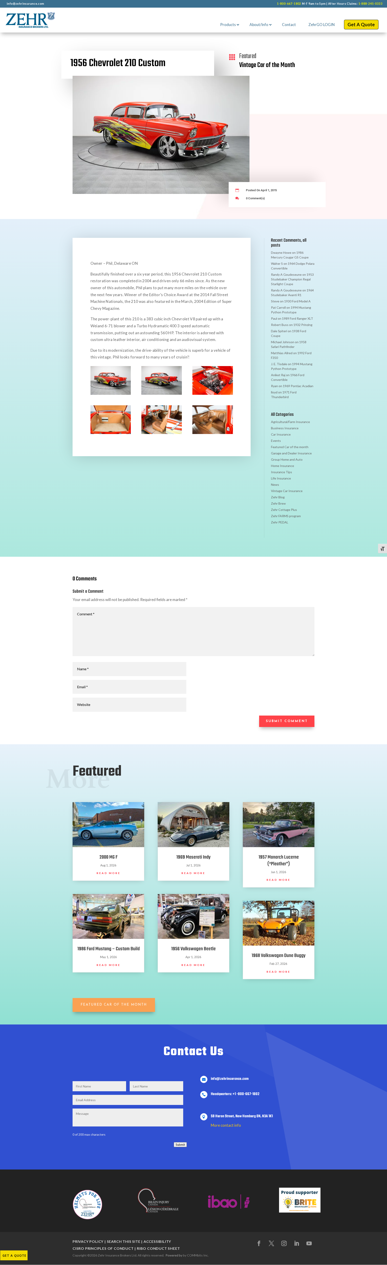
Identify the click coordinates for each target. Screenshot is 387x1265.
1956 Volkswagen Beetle (193, 949)
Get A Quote (14, 1255)
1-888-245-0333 (370, 3)
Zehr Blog (278, 497)
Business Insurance (285, 428)
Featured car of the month (114, 1005)
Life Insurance (281, 478)
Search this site (123, 1241)
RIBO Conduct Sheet (158, 1248)
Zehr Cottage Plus (284, 510)
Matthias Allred (281, 353)
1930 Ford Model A (297, 301)
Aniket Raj (278, 375)
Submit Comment (287, 721)
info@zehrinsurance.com (25, 3)
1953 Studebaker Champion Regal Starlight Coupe (292, 279)
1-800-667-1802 (289, 3)
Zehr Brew (278, 503)
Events (276, 441)
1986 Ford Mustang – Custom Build (108, 949)
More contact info (226, 1125)
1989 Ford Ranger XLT (297, 318)
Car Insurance (281, 434)
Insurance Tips (281, 472)
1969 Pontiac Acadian (298, 386)
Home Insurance (282, 466)
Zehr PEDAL (279, 522)
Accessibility (157, 1241)
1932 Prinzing (302, 325)
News (275, 484)
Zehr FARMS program (286, 516)
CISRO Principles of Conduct (103, 1248)
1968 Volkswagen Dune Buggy (278, 956)
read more (108, 873)
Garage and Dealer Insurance (291, 453)
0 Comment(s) (255, 198)
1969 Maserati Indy (193, 857)
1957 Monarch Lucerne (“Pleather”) (278, 860)
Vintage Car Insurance (287, 491)
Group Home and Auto (287, 459)
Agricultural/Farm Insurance (290, 422)
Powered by (174, 1255)
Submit (180, 1144)
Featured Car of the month (289, 447)
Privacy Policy (88, 1241)
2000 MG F (108, 857)
